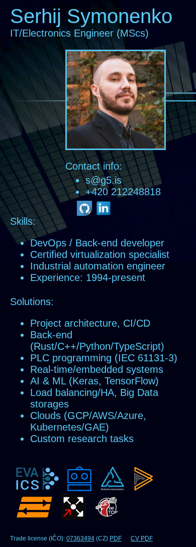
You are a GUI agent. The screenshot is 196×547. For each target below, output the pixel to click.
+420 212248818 (123, 191)
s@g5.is (103, 180)
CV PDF (142, 538)
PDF (116, 538)
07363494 (80, 538)
